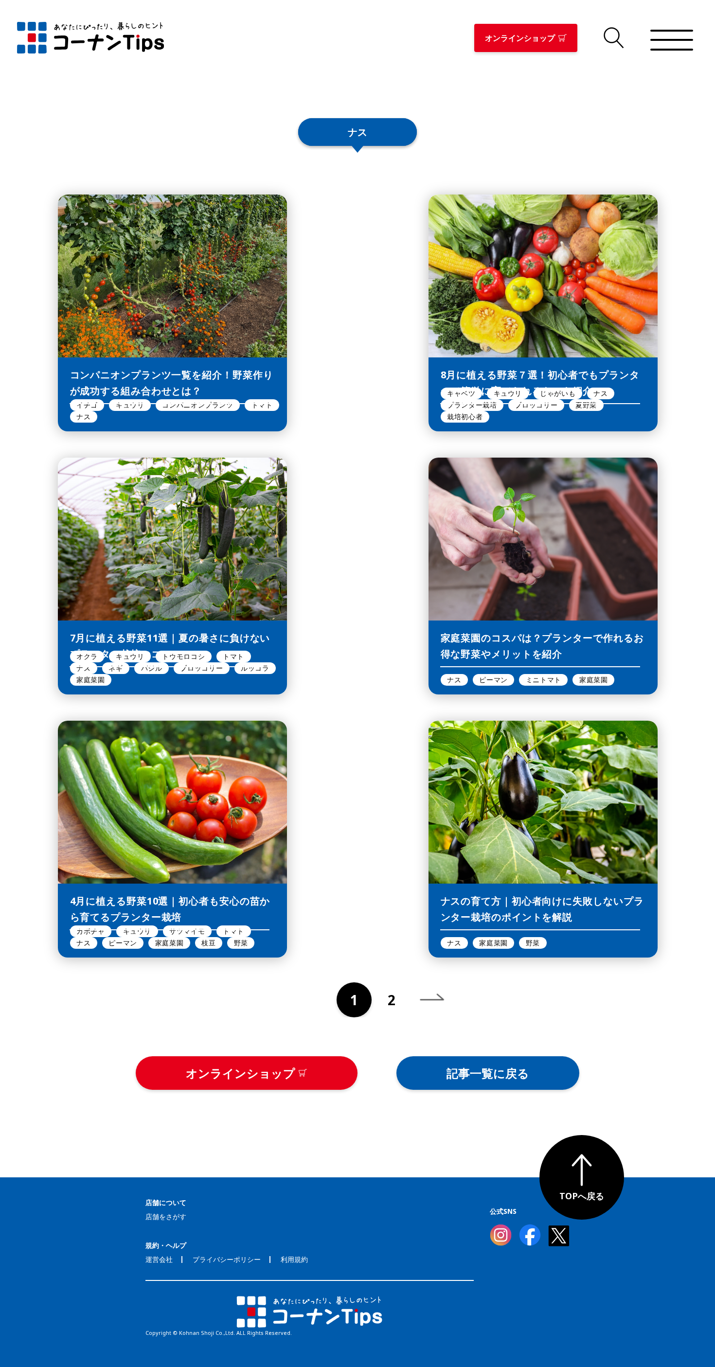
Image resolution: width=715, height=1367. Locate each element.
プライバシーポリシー (227, 1259)
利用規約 (294, 1259)
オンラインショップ (520, 38)
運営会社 (159, 1259)
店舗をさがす (165, 1216)
